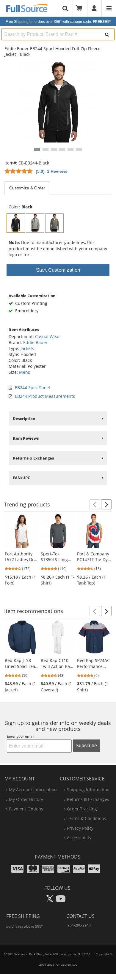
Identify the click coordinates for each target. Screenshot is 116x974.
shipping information (88, 789)
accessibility (79, 837)
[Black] (16, 223)
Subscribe (86, 745)
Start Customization (58, 270)
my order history (26, 799)
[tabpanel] (58, 196)
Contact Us (80, 916)
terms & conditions (86, 818)
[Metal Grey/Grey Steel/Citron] (54, 223)
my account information (33, 789)
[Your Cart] (81, 8)
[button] (37, 150)
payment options (26, 809)
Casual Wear (47, 336)
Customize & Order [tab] (27, 188)
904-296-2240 (79, 925)
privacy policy (80, 828)
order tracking (82, 809)
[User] (94, 8)
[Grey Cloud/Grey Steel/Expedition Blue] (35, 223)
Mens (24, 372)
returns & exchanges (88, 799)
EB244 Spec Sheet (32, 387)
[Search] (107, 34)
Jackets (27, 348)
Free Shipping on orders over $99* (58, 22)
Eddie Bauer (35, 342)
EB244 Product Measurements (45, 396)
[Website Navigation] (109, 8)
